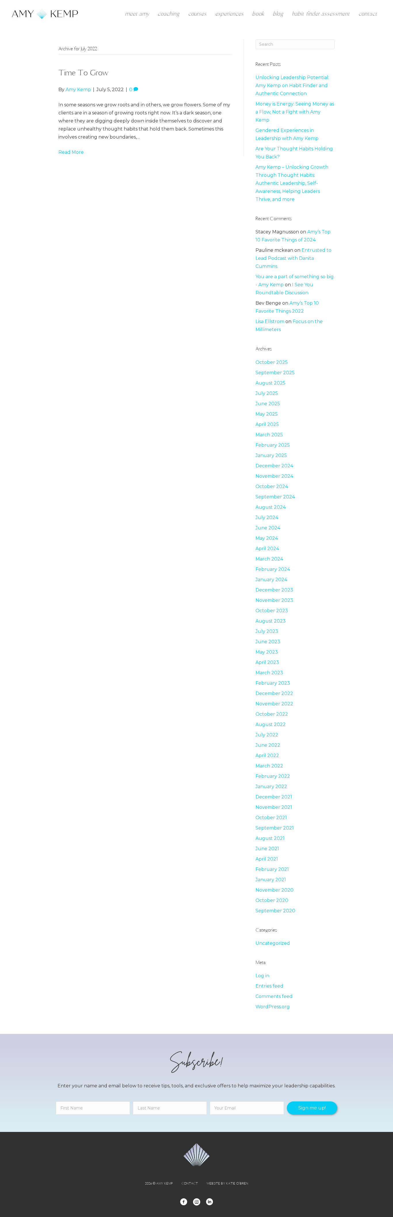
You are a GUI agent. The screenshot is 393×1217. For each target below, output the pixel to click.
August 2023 (270, 621)
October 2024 (271, 486)
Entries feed (269, 986)
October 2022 (271, 714)
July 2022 (266, 735)
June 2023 (267, 641)
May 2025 (266, 414)
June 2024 (267, 528)
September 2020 (275, 910)
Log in (262, 975)
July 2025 (266, 393)
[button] (312, 1108)
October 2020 (271, 900)
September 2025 (275, 372)
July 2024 (266, 517)
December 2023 (274, 590)
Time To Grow (83, 72)
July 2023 (266, 631)
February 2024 (272, 569)
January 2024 (271, 579)
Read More (71, 152)
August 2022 (270, 724)
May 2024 (266, 538)
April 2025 (267, 424)
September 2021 (274, 828)
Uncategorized (272, 943)
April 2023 (267, 662)
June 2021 (267, 848)
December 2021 (273, 797)
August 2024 (270, 507)
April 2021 (266, 859)
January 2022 (271, 786)
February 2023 (272, 683)
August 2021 (270, 838)
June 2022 (267, 745)
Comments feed (274, 996)
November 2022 (274, 704)
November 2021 (273, 807)
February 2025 (272, 445)
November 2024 (274, 476)
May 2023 (266, 652)
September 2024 (275, 497)
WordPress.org (272, 1006)
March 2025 (269, 434)
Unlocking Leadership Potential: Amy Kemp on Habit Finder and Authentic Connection (292, 85)
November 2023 (274, 600)
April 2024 (267, 548)
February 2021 (272, 869)
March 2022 (269, 766)
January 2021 (270, 879)
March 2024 (269, 559)
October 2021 (271, 817)
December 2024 (274, 466)
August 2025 (270, 383)
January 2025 (271, 455)
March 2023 (269, 672)
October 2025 (271, 362)
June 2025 (267, 403)
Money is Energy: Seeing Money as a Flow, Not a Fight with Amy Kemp (294, 112)
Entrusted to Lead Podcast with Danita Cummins (293, 258)
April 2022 (267, 755)
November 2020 (274, 890)
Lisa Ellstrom (269, 321)
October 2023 (271, 610)
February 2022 (272, 776)
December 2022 (274, 693)
